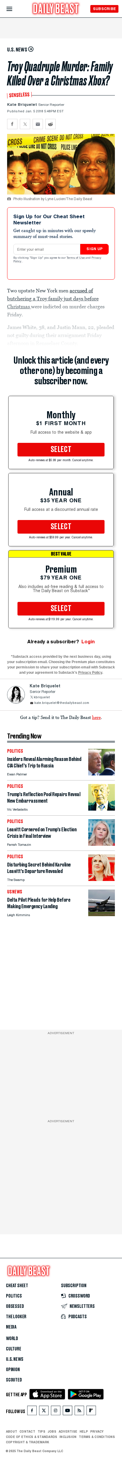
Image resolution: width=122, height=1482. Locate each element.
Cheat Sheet (17, 1285)
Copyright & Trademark (27, 1442)
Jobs (52, 1431)
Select (61, 449)
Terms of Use (76, 258)
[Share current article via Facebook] (12, 124)
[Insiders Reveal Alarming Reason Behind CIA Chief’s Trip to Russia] (101, 773)
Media (11, 1327)
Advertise (68, 1431)
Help (84, 1431)
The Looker (16, 1316)
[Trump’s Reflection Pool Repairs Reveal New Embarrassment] (101, 809)
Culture (13, 1349)
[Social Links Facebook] (32, 1412)
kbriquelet (42, 697)
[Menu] (14, 9)
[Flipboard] (91, 1412)
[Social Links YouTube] (67, 1412)
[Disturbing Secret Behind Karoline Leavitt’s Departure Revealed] (101, 879)
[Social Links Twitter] (44, 1412)
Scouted (14, 1380)
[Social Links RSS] (79, 1412)
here (96, 717)
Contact (27, 1431)
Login (88, 641)
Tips (41, 1431)
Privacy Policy (90, 672)
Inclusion (68, 1437)
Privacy (97, 1431)
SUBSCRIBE (104, 9)
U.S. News (14, 1359)
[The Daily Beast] (56, 9)
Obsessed (15, 1306)
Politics (14, 1296)
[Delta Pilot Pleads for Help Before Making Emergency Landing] (101, 914)
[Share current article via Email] (38, 124)
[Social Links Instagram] (55, 1412)
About (11, 1431)
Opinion (13, 1369)
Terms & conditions (97, 1437)
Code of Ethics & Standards (31, 1437)
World (12, 1338)
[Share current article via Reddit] (50, 124)
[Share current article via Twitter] (25, 124)
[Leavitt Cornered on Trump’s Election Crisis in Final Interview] (101, 844)
